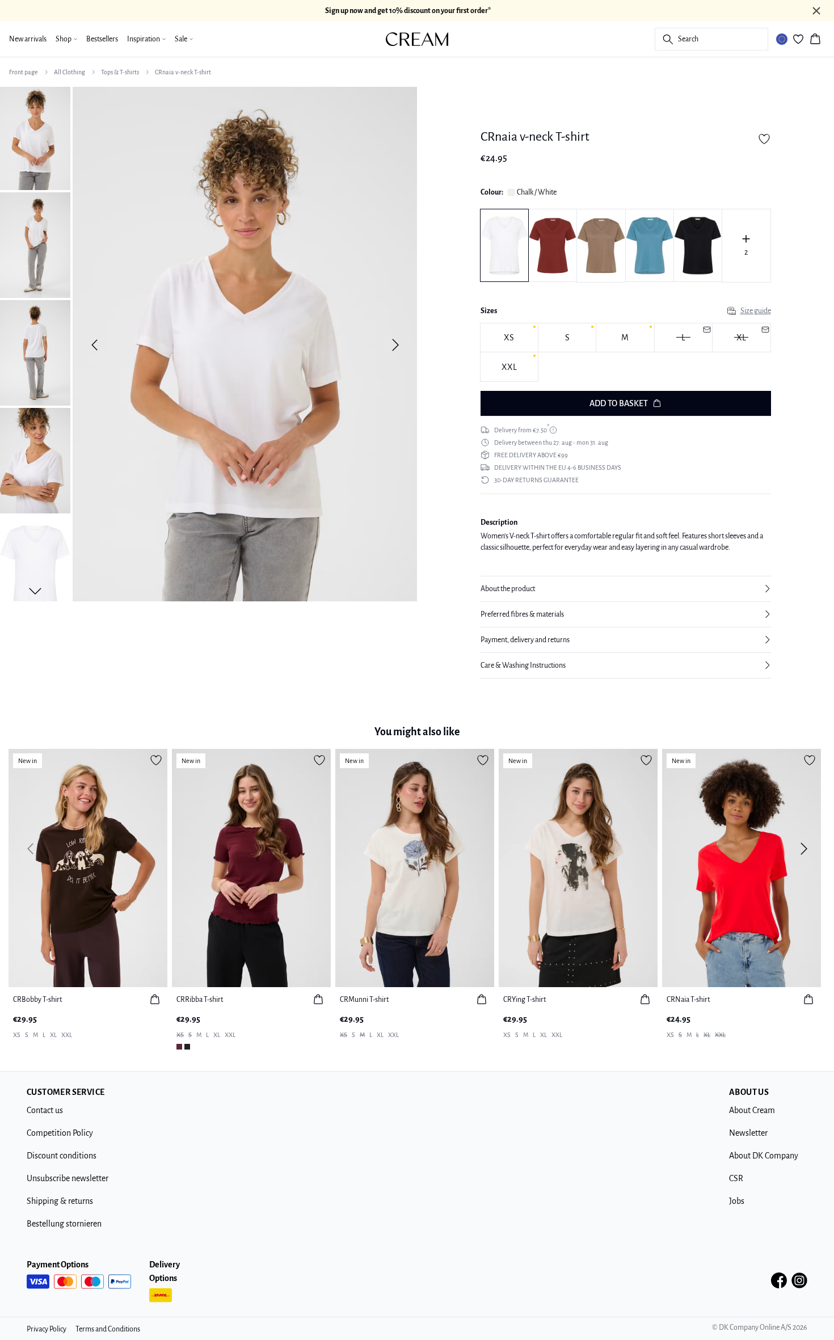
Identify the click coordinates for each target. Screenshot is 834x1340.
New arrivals (28, 39)
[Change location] (782, 39)
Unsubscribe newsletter (67, 1178)
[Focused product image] (245, 345)
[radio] (509, 337)
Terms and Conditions (107, 1329)
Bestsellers (102, 39)
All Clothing (69, 72)
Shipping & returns (60, 1201)
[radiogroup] (626, 352)
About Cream (752, 1110)
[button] (626, 589)
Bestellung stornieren (64, 1223)
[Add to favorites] (764, 139)
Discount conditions (61, 1155)
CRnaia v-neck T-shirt (183, 72)
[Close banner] (816, 10)
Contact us (45, 1110)
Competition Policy (60, 1132)
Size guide (755, 311)
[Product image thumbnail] (35, 137)
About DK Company (763, 1155)
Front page (23, 72)
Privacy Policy (46, 1329)
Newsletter (748, 1132)
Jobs (736, 1201)
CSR (736, 1178)
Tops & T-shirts (120, 72)
